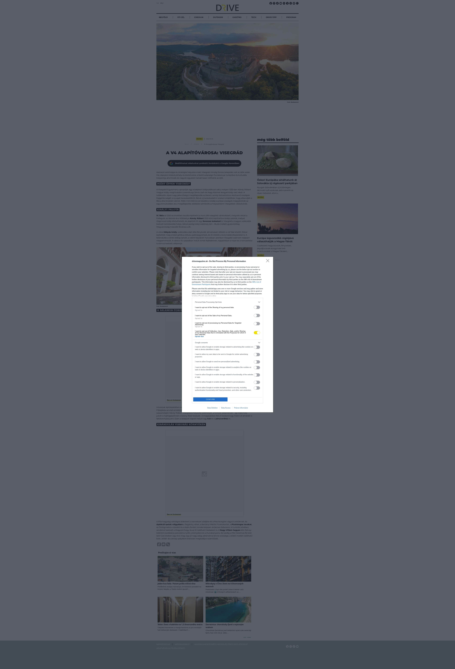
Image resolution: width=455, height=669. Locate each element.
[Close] (268, 261)
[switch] (257, 307)
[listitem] (227, 302)
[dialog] (227, 334)
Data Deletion (212, 408)
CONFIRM (210, 399)
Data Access (225, 408)
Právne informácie (241, 408)
